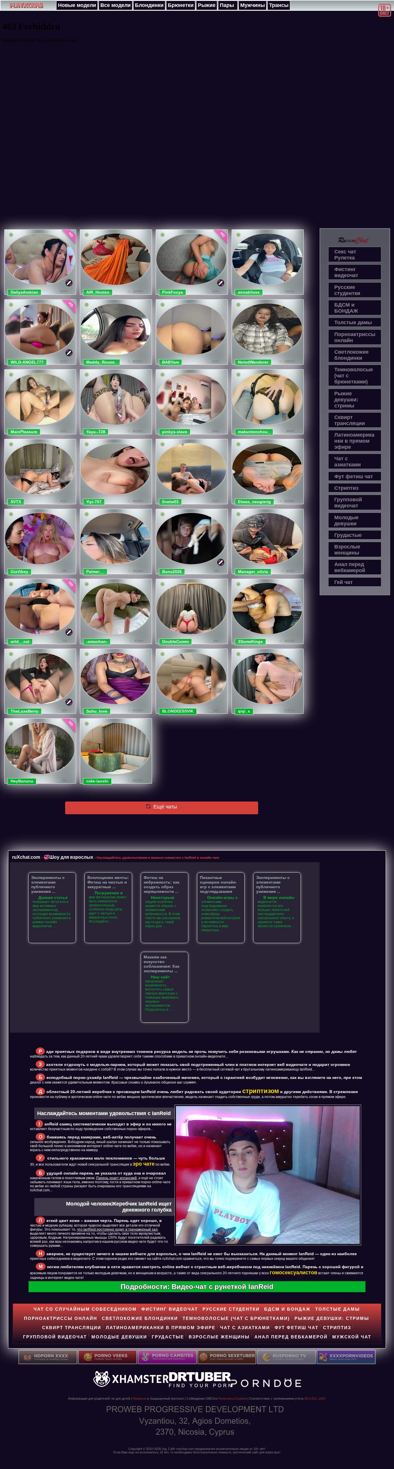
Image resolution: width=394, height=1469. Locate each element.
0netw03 (170, 501)
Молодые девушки (346, 520)
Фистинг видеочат (346, 272)
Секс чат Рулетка (345, 255)
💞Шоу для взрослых (68, 857)
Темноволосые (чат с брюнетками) (353, 376)
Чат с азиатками (347, 462)
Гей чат (343, 582)
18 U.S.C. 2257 (315, 1398)
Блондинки (149, 5)
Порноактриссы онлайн (354, 337)
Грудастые (348, 535)
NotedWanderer (253, 362)
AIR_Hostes (97, 292)
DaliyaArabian (24, 292)
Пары (227, 5)
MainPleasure (24, 431)
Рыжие (206, 5)
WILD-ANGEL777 (27, 362)
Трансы (278, 5)
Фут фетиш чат (353, 476)
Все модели (115, 5)
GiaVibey (19, 571)
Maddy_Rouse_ (101, 362)
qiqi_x (244, 711)
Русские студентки (347, 290)
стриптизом (260, 1091)
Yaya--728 (95, 431)
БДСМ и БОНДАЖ (346, 308)
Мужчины (252, 5)
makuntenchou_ (254, 431)
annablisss (249, 292)
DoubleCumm (175, 641)
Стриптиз (346, 488)
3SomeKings (250, 641)
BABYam (170, 362)
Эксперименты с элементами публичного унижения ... (48, 884)
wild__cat (20, 641)
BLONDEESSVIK (178, 711)
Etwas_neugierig (254, 501)
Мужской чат (351, 1336)
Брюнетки (181, 5)
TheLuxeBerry (24, 711)
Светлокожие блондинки (351, 355)
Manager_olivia (253, 571)
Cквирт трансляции (349, 420)
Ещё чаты (164, 807)
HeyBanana (22, 781)
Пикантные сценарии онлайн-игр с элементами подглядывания (218, 884)
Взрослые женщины (347, 550)
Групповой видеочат (348, 503)
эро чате (144, 1164)
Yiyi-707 (94, 501)
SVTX (16, 501)
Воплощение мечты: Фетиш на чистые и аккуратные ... (108, 882)
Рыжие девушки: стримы (346, 400)
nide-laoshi (97, 781)
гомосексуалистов (293, 1272)
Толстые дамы (353, 322)
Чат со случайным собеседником (85, 1309)
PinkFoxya (172, 292)
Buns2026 (172, 571)
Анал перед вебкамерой (349, 567)
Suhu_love (96, 711)
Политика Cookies (232, 1398)
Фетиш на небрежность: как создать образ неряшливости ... (161, 884)
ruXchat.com (26, 857)
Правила (140, 1398)
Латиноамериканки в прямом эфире (354, 441)
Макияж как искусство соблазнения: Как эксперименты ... (161, 964)
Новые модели (77, 5)
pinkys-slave (174, 431)
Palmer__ (95, 571)
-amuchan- (96, 641)
